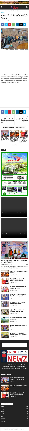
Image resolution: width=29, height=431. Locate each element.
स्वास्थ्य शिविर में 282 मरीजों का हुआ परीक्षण (22, 119)
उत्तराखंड (6, 10)
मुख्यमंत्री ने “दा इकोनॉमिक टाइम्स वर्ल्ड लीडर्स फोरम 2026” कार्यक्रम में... (18, 295)
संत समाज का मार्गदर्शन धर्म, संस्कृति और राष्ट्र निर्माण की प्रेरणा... (18, 287)
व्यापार (2, 416)
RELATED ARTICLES (8, 127)
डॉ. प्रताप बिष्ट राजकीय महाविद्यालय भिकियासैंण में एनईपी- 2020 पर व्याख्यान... (18, 333)
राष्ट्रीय (2, 409)
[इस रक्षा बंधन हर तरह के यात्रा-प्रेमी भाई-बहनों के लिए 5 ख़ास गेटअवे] (5, 320)
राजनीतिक (3, 414)
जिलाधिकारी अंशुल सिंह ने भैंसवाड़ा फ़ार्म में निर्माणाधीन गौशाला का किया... (18, 302)
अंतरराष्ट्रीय (3, 418)
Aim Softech (21, 429)
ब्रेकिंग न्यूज (3, 421)
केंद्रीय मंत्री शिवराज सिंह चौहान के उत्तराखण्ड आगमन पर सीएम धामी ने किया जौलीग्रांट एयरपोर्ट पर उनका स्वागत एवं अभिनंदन (23, 140)
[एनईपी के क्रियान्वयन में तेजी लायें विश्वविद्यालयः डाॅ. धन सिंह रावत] (5, 312)
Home (2, 10)
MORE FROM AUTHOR (20, 127)
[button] (26, 7)
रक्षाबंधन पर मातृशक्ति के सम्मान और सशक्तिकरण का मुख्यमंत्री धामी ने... (14, 261)
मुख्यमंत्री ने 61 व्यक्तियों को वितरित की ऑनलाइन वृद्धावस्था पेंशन (7, 120)
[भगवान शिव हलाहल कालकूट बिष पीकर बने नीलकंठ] (5, 328)
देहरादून (2, 411)
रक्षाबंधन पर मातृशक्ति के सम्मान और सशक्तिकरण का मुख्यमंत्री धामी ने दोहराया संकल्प (5, 139)
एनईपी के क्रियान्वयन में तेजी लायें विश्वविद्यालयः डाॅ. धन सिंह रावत (16, 310)
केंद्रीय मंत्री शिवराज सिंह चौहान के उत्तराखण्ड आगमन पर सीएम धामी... (17, 279)
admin (2, 264)
